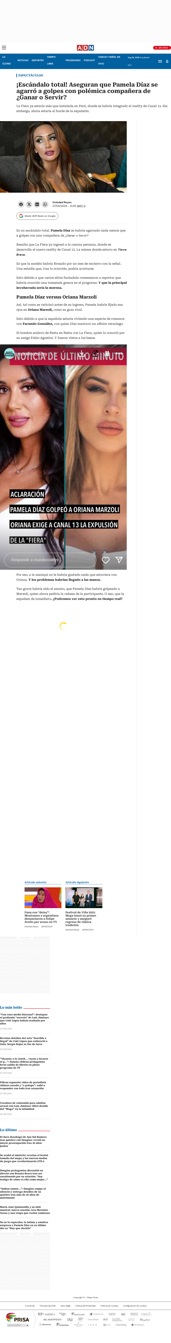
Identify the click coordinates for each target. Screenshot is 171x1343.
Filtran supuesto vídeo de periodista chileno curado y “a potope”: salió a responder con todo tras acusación (23, 1085)
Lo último (6, 60)
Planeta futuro (130, 1319)
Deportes (38, 60)
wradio (79, 1319)
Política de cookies (109, 1305)
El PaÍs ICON (91, 1324)
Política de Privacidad (85, 1305)
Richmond (45, 1324)
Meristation (137, 1324)
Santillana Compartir (95, 1314)
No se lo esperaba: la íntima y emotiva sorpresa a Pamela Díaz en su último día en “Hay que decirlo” (24, 1225)
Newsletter (160, 61)
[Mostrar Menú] (4, 47)
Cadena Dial (104, 1319)
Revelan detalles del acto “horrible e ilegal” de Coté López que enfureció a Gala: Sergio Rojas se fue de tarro (23, 1041)
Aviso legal (65, 1305)
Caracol (146, 1314)
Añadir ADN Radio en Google (40, 215)
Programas (73, 60)
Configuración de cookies (135, 1305)
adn (133, 1314)
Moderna (62, 1324)
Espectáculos (30, 75)
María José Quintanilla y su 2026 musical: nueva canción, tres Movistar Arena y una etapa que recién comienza (25, 1210)
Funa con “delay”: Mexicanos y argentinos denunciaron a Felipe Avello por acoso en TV (42, 917)
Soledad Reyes (61, 202)
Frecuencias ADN (47, 1305)
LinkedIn (37, 204)
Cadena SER (111, 1314)
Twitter (29, 204)
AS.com (122, 1314)
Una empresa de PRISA (18, 1317)
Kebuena (144, 1319)
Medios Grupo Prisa (18, 1325)
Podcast (89, 60)
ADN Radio (85, 48)
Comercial (30, 1305)
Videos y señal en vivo (109, 60)
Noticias (23, 60)
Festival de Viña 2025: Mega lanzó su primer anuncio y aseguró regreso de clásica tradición (80, 919)
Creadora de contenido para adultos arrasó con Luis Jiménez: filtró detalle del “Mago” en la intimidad (24, 1106)
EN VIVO (163, 47)
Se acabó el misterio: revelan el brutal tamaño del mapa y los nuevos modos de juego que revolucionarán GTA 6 (24, 1158)
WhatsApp (45, 204)
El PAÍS (46, 1314)
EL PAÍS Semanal (116, 1319)
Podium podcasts (77, 1324)
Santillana (76, 1314)
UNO (69, 1319)
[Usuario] (167, 61)
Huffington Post (51, 1319)
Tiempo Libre (51, 60)
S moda (106, 1324)
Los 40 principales (61, 1314)
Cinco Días (92, 1319)
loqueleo (121, 1324)
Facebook (21, 204)
